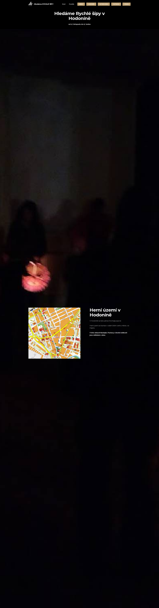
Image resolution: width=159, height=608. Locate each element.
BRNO (81, 4)
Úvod (63, 4)
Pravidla (71, 4)
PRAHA (126, 4)
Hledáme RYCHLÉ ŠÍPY (43, 4)
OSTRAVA (116, 4)
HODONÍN (91, 4)
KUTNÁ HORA (104, 4)
